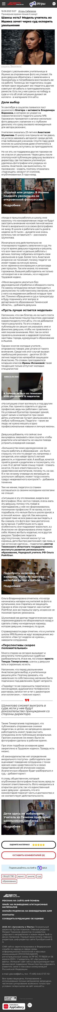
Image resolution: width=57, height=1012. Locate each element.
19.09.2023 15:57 (8, 11)
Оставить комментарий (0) (28, 855)
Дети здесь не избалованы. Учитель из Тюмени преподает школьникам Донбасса (27, 817)
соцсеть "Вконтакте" (11, 66)
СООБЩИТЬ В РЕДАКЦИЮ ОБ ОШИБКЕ (23, 918)
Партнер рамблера (26, 998)
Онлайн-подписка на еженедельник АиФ (27, 911)
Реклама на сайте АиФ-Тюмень (20, 900)
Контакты (8, 915)
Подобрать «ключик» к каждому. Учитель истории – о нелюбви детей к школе (26, 576)
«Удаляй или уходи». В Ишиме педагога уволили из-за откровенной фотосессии (26, 196)
